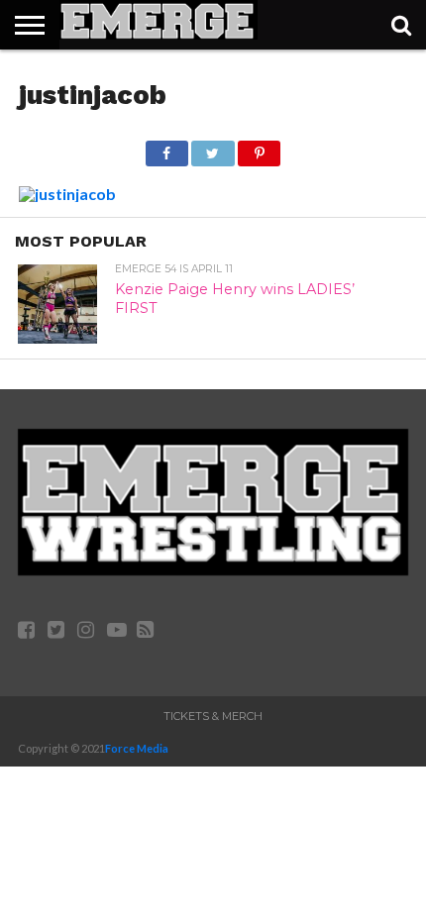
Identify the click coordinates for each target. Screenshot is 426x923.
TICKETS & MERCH (213, 716)
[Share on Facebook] (167, 148)
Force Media (136, 748)
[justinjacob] (67, 193)
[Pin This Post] (259, 148)
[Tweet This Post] (213, 148)
